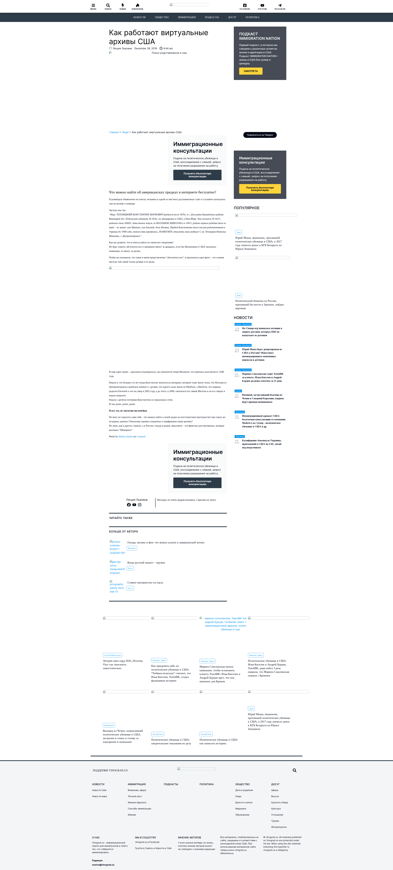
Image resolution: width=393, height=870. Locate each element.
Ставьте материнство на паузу (145, 582)
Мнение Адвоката (137, 802)
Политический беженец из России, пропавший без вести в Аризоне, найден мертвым (259, 304)
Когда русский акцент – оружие (146, 562)
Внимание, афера (159, 660)
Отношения (277, 814)
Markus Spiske (125, 436)
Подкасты (212, 17)
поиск (108, 9)
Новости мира (99, 796)
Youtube (262, 9)
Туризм (275, 821)
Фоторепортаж (279, 827)
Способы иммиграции (112, 655)
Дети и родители (244, 790)
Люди (125, 132)
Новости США (99, 790)
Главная (114, 132)
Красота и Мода (279, 802)
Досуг (232, 17)
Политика (253, 17)
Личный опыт (158, 734)
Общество (162, 17)
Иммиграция (187, 17)
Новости (139, 17)
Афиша (274, 790)
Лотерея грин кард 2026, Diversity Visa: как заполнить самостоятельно (123, 664)
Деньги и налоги (243, 802)
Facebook (245, 9)
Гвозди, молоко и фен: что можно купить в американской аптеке (165, 542)
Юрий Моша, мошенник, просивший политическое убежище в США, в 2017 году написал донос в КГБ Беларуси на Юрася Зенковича (269, 721)
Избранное (137, 9)
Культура (276, 808)
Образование (242, 814)
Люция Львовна (137, 499)
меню (93, 9)
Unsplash (141, 436)
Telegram (279, 9)
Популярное (246, 208)
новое (123, 9)
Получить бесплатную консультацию (260, 189)
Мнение (132, 814)
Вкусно (275, 796)
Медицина (132, 548)
